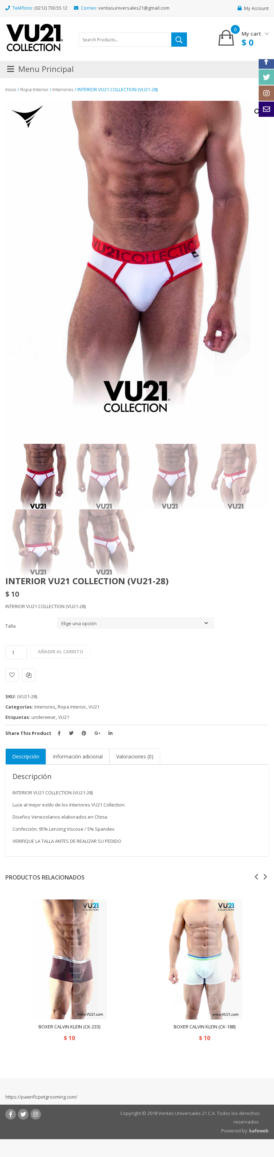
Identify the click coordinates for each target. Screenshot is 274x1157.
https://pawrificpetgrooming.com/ (41, 1097)
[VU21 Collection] (34, 37)
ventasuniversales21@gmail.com (133, 8)
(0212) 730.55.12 (50, 8)
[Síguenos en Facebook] (266, 61)
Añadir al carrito (60, 651)
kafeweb (259, 1130)
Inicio (10, 89)
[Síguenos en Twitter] (266, 77)
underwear (43, 717)
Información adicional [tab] (78, 756)
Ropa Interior (34, 89)
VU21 (94, 707)
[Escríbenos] (266, 109)
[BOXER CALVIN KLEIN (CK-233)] (69, 959)
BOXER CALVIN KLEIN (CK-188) (204, 1026)
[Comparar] (28, 674)
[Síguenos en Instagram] (266, 93)
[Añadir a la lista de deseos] (12, 674)
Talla (10, 626)
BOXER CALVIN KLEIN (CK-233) (69, 1026)
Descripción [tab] (25, 756)
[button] (257, 111)
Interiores (62, 89)
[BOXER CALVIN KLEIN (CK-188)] (204, 959)
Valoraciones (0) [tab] (134, 756)
